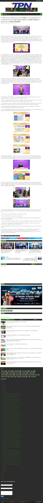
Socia (10, 235)
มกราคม (4, 471)
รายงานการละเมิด (4, 498)
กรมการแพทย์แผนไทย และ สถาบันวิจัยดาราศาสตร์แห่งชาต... (12, 417)
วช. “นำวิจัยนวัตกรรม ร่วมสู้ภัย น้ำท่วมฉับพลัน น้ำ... (11, 396)
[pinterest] (40, 1)
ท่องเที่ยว (23, 374)
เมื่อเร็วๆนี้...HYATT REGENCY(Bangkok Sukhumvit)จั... (11, 447)
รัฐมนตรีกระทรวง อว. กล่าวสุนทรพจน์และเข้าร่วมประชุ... (12, 444)
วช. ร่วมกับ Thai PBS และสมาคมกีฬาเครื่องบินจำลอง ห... (12, 414)
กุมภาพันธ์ (4, 470)
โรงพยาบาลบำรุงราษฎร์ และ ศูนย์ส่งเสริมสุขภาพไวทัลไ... (12, 399)
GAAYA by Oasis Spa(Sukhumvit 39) (8, 403)
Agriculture (30, 374)
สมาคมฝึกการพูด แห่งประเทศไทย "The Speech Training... (12, 440)
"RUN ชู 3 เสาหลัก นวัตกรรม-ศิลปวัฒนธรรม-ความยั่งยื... (12, 460)
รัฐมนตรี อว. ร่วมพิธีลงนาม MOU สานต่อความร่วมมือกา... (12, 450)
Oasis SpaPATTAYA (6, 448)
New (2, 376)
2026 (3, 381)
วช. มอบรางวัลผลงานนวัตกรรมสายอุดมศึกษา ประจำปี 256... (12, 427)
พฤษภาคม (4, 466)
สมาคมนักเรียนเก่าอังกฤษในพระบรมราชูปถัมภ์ (10, 438)
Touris (18, 376)
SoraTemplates (6, 501)
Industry (17, 374)
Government (6, 235)
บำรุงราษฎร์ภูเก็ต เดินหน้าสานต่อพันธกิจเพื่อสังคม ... (11, 397)
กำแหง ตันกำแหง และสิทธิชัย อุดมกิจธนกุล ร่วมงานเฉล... (12, 461)
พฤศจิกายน (5, 385)
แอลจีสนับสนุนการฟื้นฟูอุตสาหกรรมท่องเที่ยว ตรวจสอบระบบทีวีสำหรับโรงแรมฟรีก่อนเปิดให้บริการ (22, 330)
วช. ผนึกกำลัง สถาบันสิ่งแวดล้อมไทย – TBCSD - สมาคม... (12, 431)
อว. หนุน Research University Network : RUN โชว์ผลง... (11, 433)
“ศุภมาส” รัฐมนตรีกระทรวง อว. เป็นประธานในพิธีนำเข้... (12, 434)
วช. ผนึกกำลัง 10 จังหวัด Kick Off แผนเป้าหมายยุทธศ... (11, 423)
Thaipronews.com (27, 501)
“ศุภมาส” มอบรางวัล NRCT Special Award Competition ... (12, 441)
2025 (3, 382)
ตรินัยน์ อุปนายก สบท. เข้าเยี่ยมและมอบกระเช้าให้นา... (11, 455)
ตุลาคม (4, 386)
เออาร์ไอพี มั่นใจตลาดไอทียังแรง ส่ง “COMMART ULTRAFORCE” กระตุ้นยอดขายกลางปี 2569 (21, 251)
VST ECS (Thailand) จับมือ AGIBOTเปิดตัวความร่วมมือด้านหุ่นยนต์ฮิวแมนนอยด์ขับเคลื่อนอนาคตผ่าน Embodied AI (35, 251)
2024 (3, 473)
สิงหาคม (4, 389)
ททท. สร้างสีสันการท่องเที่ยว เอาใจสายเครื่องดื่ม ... (11, 421)
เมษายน (4, 467)
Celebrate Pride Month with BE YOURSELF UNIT (10, 407)
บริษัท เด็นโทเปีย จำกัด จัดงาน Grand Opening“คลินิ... (11, 457)
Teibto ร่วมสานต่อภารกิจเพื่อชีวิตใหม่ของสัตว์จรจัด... (11, 454)
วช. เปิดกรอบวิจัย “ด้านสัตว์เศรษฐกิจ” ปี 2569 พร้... (11, 409)
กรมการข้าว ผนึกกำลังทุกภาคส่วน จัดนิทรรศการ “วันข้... (12, 458)
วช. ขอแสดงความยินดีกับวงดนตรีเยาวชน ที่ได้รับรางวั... (12, 416)
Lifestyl (32, 376)
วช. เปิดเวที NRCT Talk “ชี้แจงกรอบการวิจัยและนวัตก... (11, 437)
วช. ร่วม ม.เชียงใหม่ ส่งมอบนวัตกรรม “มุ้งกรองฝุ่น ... (11, 406)
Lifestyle (2, 371)
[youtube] (39, 1)
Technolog (12, 376)
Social (13, 235)
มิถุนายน (4, 392)
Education (3, 374)
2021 (3, 477)
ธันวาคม (4, 383)
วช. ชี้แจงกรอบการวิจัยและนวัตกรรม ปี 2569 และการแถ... (12, 393)
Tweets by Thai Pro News (5, 317)
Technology (17, 235)
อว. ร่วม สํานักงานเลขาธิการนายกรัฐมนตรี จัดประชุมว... (12, 420)
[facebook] (36, 1)
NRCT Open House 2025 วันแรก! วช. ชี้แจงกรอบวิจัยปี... (12, 413)
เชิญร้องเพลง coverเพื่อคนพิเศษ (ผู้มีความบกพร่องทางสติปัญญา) (16, 321)
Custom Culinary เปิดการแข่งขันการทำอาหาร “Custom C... (12, 426)
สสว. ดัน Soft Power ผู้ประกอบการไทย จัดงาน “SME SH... (12, 404)
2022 (3, 476)
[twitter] (38, 1)
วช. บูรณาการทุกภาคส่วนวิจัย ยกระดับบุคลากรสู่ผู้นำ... (11, 424)
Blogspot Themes (16, 501)
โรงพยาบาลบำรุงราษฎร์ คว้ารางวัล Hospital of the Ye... (12, 451)
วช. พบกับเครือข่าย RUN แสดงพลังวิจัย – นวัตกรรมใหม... (12, 430)
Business (9, 371)
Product (36, 374)
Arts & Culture (24, 371)
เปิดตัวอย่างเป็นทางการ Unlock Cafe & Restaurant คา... (11, 464)
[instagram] (41, 1)
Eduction (23, 376)
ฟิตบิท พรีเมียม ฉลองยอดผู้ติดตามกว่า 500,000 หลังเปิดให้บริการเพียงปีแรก (18, 335)
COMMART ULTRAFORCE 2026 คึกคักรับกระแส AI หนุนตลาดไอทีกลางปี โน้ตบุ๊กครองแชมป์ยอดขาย (7, 251)
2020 (3, 479)
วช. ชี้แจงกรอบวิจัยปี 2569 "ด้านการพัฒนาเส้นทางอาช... (12, 410)
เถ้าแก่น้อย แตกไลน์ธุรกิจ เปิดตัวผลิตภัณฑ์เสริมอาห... (11, 443)
